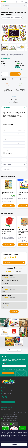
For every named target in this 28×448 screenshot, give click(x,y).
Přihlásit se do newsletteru (8, 373)
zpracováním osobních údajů (19, 369)
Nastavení (14, 440)
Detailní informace (5, 58)
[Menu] (26, 1)
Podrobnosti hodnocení (18, 17)
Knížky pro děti (9, 153)
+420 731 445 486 (8, 393)
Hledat (25, 5)
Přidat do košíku (13, 73)
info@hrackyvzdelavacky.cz (10, 390)
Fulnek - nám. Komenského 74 (9, 412)
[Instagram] (6, 397)
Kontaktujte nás (8, 401)
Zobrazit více (14, 311)
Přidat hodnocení (7, 262)
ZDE (9, 436)
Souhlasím (14, 444)
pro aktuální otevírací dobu (9, 420)
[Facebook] (2, 397)
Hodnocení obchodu (14, 268)
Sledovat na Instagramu (15, 350)
